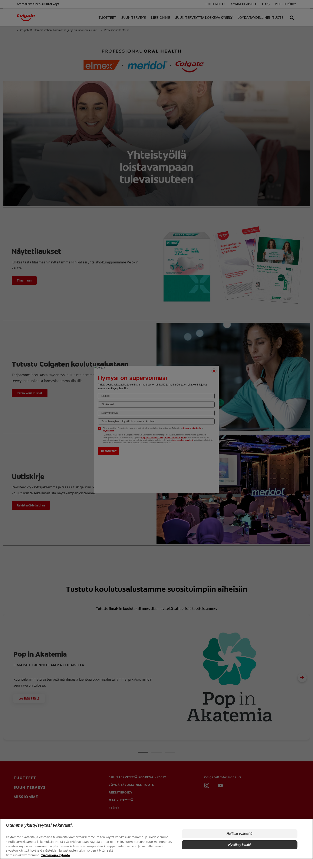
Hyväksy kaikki (239, 844)
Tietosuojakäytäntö (55, 855)
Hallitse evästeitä (239, 833)
